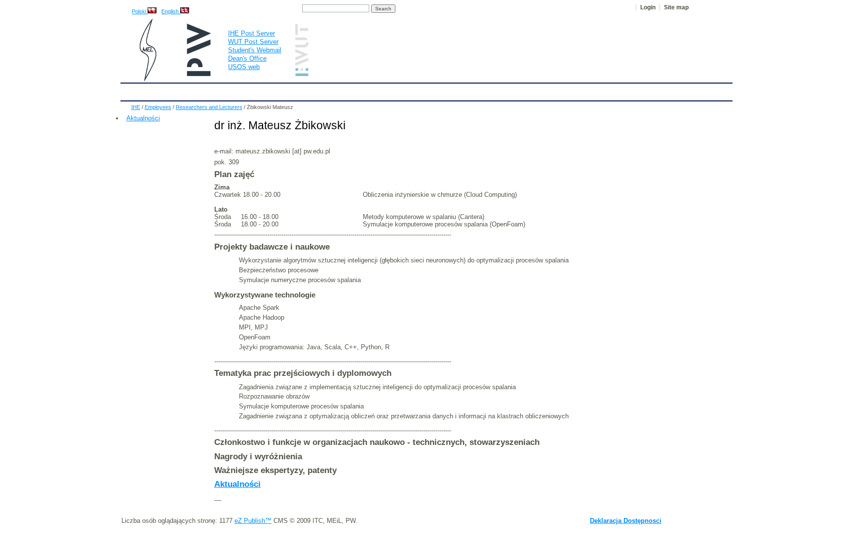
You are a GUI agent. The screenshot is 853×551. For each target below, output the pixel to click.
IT (482, 89)
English (170, 11)
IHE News (208, 89)
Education (329, 89)
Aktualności (143, 118)
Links (507, 89)
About (245, 89)
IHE (133, 89)
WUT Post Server (253, 41)
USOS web (244, 67)
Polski (140, 11)
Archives (452, 89)
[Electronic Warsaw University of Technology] (300, 74)
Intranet (541, 89)
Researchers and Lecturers (209, 107)
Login (648, 7)
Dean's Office (247, 58)
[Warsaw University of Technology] (199, 74)
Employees (285, 89)
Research (372, 89)
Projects (413, 89)
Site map (676, 7)
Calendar (166, 89)
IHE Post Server (251, 33)
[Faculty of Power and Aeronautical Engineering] (147, 79)
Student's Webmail (254, 50)
